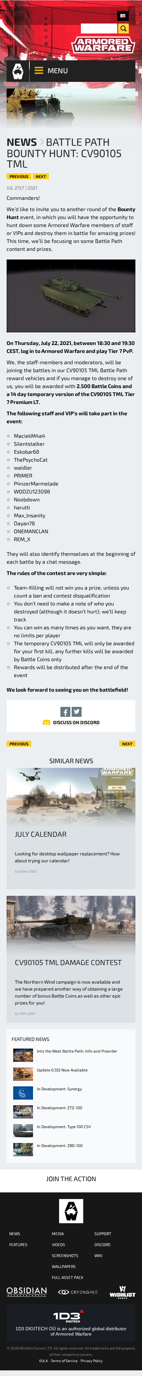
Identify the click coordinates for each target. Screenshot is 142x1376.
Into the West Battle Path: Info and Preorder (77, 1051)
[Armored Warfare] (103, 45)
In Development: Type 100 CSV (64, 1126)
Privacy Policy (92, 1360)
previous (19, 176)
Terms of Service (64, 1360)
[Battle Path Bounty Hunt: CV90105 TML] (123, 16)
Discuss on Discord (76, 722)
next (41, 176)
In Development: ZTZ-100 (59, 1107)
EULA (43, 1360)
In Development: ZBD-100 (60, 1145)
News (22, 141)
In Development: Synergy (59, 1088)
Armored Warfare (71, 1211)
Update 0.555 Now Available (62, 1069)
